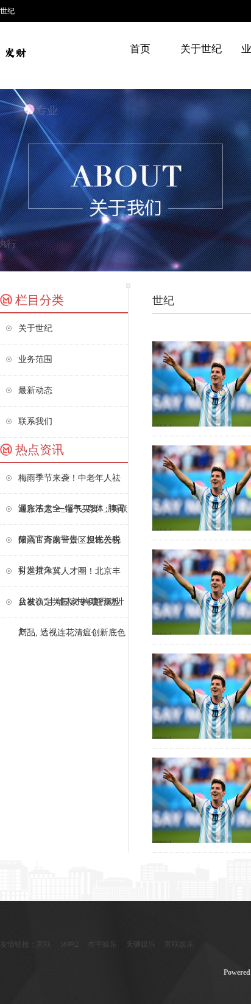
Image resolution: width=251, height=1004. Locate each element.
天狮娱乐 (140, 944)
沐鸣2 (69, 944)
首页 (140, 49)
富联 (44, 944)
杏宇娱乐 (102, 944)
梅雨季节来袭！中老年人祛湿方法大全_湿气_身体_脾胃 (71, 483)
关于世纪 (201, 49)
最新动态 (35, 390)
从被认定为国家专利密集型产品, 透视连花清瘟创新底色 (71, 608)
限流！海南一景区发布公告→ (69, 545)
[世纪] (15, 51)
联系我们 (35, 421)
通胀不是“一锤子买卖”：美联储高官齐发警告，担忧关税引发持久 (73, 514)
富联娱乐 (179, 944)
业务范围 (35, 359)
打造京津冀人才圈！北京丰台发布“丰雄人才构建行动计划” (71, 576)
